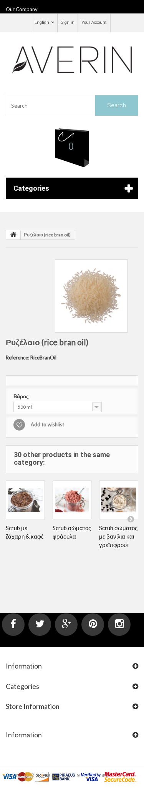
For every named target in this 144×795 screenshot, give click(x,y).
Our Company (22, 9)
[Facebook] (13, 624)
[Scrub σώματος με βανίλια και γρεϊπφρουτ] (118, 500)
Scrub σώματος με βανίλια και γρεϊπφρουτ (118, 536)
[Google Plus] (66, 624)
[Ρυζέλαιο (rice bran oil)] (91, 296)
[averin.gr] (72, 59)
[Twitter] (39, 624)
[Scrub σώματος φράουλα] (72, 500)
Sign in (67, 22)
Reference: (17, 357)
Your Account (94, 22)
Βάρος (21, 396)
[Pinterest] (92, 624)
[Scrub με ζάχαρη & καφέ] (25, 500)
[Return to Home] (13, 234)
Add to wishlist (47, 424)
